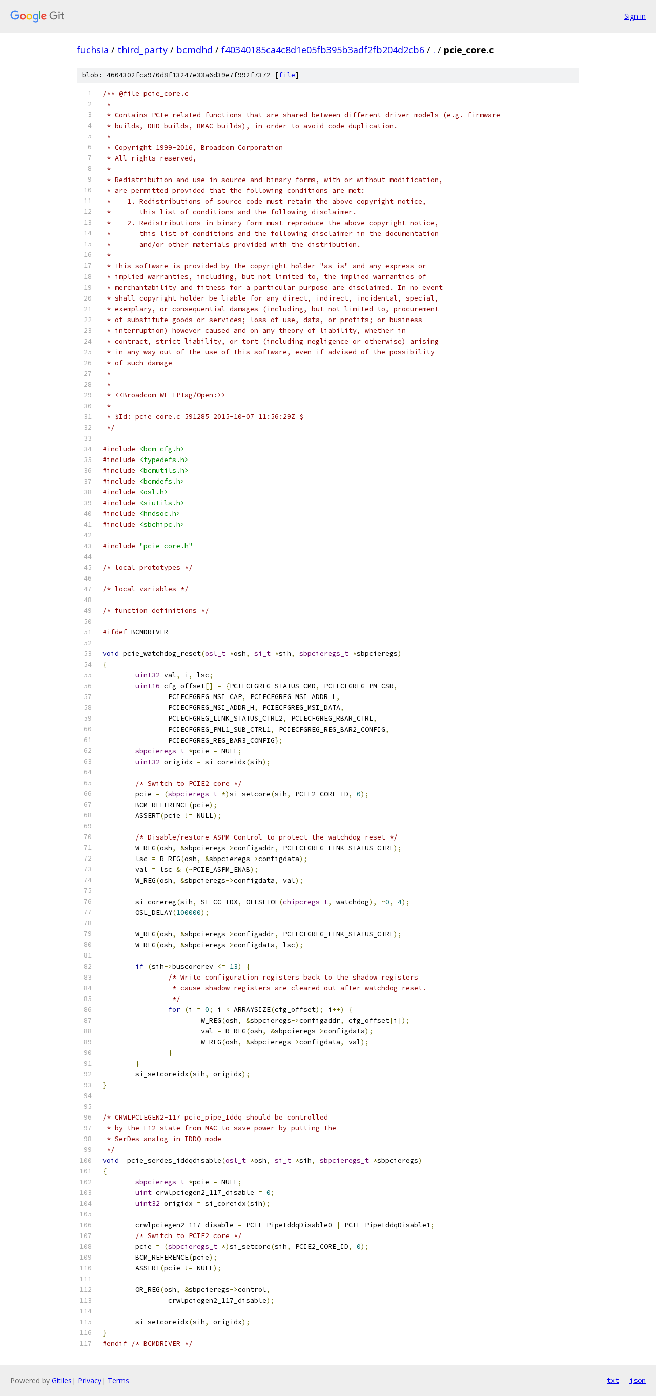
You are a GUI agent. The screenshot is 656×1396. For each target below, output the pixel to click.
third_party (142, 50)
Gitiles (62, 1380)
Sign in (635, 16)
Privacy (89, 1380)
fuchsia (93, 50)
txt (613, 1380)
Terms (118, 1380)
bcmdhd (194, 50)
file (287, 75)
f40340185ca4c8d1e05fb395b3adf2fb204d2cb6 (322, 50)
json (637, 1380)
